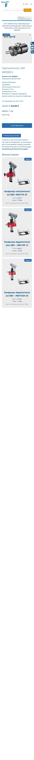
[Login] (24, 4)
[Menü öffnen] (31, 4)
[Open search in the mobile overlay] (17, 10)
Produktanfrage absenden (11, 135)
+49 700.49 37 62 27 (24, 19)
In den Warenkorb (17, 126)
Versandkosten (9, 101)
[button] (29, 35)
